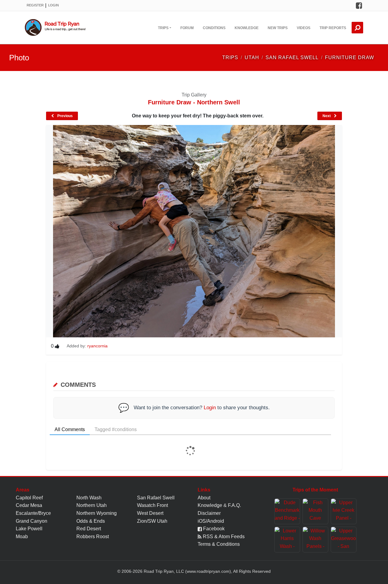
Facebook (213, 528)
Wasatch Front (152, 505)
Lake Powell (29, 528)
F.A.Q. (234, 505)
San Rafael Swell (156, 497)
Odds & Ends (90, 521)
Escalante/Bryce (33, 513)
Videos (303, 28)
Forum (187, 28)
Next (327, 116)
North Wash (89, 497)
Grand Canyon (31, 521)
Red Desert (88, 528)
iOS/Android (211, 521)
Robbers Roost (92, 536)
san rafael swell (292, 57)
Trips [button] (163, 28)
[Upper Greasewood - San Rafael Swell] (343, 539)
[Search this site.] (357, 27)
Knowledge (247, 28)
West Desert (150, 513)
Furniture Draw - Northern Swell (194, 102)
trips (230, 57)
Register (35, 5)
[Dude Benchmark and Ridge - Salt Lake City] (287, 511)
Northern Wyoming (96, 513)
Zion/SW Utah (152, 521)
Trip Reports (332, 28)
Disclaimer (209, 513)
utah (252, 57)
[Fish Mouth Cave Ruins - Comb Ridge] (315, 511)
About (204, 497)
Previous (64, 116)
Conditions (214, 28)
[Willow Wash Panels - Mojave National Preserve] (315, 539)
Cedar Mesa (29, 505)
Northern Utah (91, 505)
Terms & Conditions (219, 544)
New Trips (278, 28)
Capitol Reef (29, 497)
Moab (22, 536)
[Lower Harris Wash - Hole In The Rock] (287, 539)
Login (53, 5)
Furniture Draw (349, 57)
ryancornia (97, 345)
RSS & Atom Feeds (223, 536)
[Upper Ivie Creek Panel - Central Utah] (343, 511)
